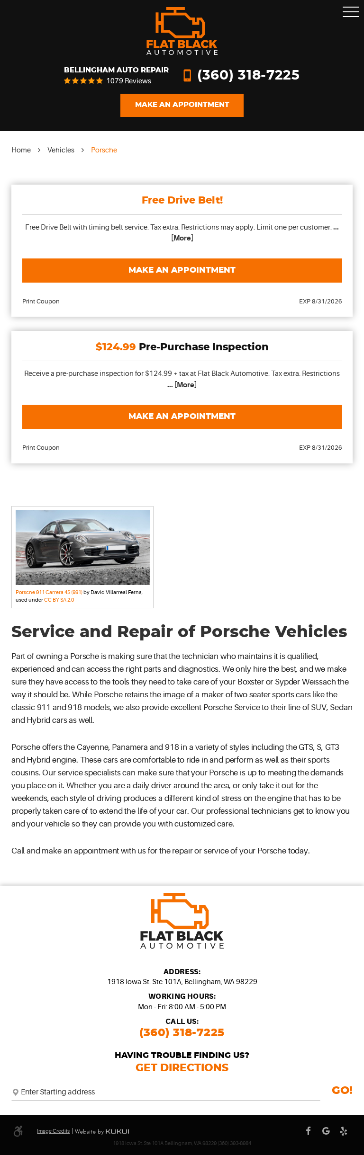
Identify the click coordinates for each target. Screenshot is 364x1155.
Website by (102, 1132)
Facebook (309, 1131)
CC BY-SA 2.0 (59, 600)
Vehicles (60, 150)
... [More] (182, 385)
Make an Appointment (182, 270)
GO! (342, 1090)
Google (326, 1131)
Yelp (344, 1131)
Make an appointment (182, 104)
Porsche (104, 150)
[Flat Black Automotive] (182, 31)
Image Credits (53, 1131)
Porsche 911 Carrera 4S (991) (49, 592)
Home (21, 150)
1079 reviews (128, 81)
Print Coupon (41, 301)
